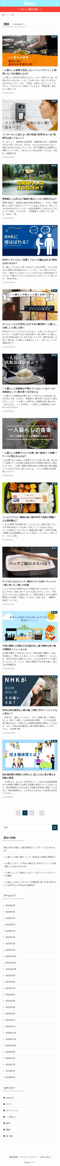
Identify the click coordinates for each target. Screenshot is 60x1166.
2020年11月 (11, 1039)
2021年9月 (10, 975)
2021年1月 (10, 1026)
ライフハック (12, 1110)
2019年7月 (10, 1064)
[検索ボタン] (56, 3)
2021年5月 (10, 1001)
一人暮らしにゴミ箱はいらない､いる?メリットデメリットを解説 (29, 874)
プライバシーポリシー (29, 1157)
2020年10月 (11, 1045)
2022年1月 (10, 950)
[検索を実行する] (55, 827)
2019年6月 (10, 1071)
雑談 (8, 1129)
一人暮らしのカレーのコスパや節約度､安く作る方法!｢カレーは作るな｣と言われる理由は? (30, 883)
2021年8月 (10, 982)
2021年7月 (10, 988)
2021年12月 (11, 956)
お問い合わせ (45, 1157)
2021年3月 (10, 1013)
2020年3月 (10, 1058)
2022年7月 (10, 918)
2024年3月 (10, 905)
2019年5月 (10, 1077)
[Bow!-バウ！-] (30, 3)
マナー (9, 1104)
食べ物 (9, 1136)
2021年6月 (10, 994)
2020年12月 (11, 1033)
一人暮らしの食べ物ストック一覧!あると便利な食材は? (29, 857)
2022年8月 (10, 912)
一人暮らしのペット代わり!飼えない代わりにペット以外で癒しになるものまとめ (29, 864)
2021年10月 (11, 969)
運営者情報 (13, 1157)
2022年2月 (10, 943)
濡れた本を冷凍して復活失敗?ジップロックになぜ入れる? (29, 849)
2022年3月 (10, 937)
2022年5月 (10, 924)
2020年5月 (10, 1052)
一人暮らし (11, 1117)
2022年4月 (10, 931)
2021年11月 (11, 963)
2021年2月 (10, 1020)
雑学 (8, 1123)
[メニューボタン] (3, 3)
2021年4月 (10, 1007)
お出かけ (10, 1098)
